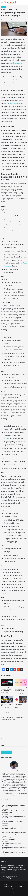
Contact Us (13, 886)
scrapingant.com (14, 103)
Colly (7, 438)
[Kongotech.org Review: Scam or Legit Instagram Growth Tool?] (21, 682)
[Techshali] (10, 2)
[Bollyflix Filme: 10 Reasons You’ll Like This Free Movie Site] (7, 682)
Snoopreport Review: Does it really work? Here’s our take (6, 706)
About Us (6, 886)
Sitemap (14, 889)
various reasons (16, 63)
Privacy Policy (20, 886)
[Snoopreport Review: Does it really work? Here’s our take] (7, 699)
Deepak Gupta (5, 19)
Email (3, 745)
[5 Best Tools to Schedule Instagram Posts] (21, 699)
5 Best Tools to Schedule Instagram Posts (20, 706)
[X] (7, 669)
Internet (3, 6)
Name (3, 739)
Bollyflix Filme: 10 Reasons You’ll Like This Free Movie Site (6, 689)
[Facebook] (3, 669)
